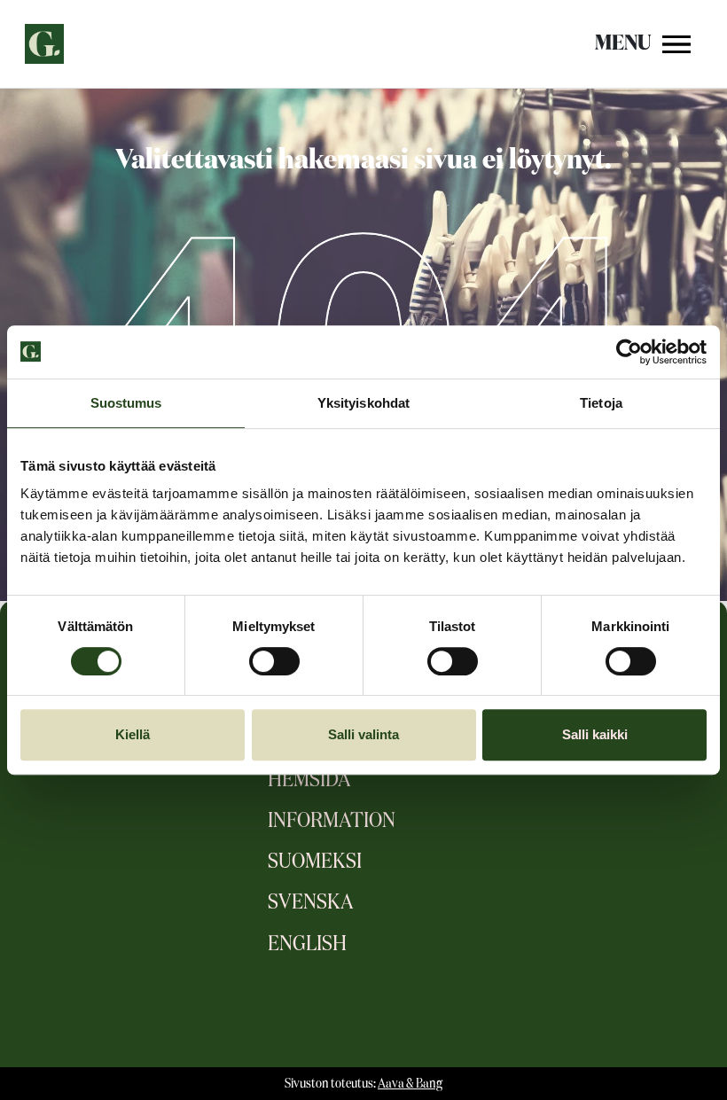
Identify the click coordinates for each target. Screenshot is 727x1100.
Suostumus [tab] (126, 402)
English (307, 944)
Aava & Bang (410, 1083)
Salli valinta (363, 734)
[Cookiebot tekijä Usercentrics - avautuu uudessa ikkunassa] (629, 352)
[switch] (274, 661)
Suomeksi (315, 861)
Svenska (311, 902)
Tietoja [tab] (601, 402)
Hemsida (309, 780)
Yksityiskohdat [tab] (363, 402)
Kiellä (132, 734)
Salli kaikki (595, 734)
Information (331, 820)
